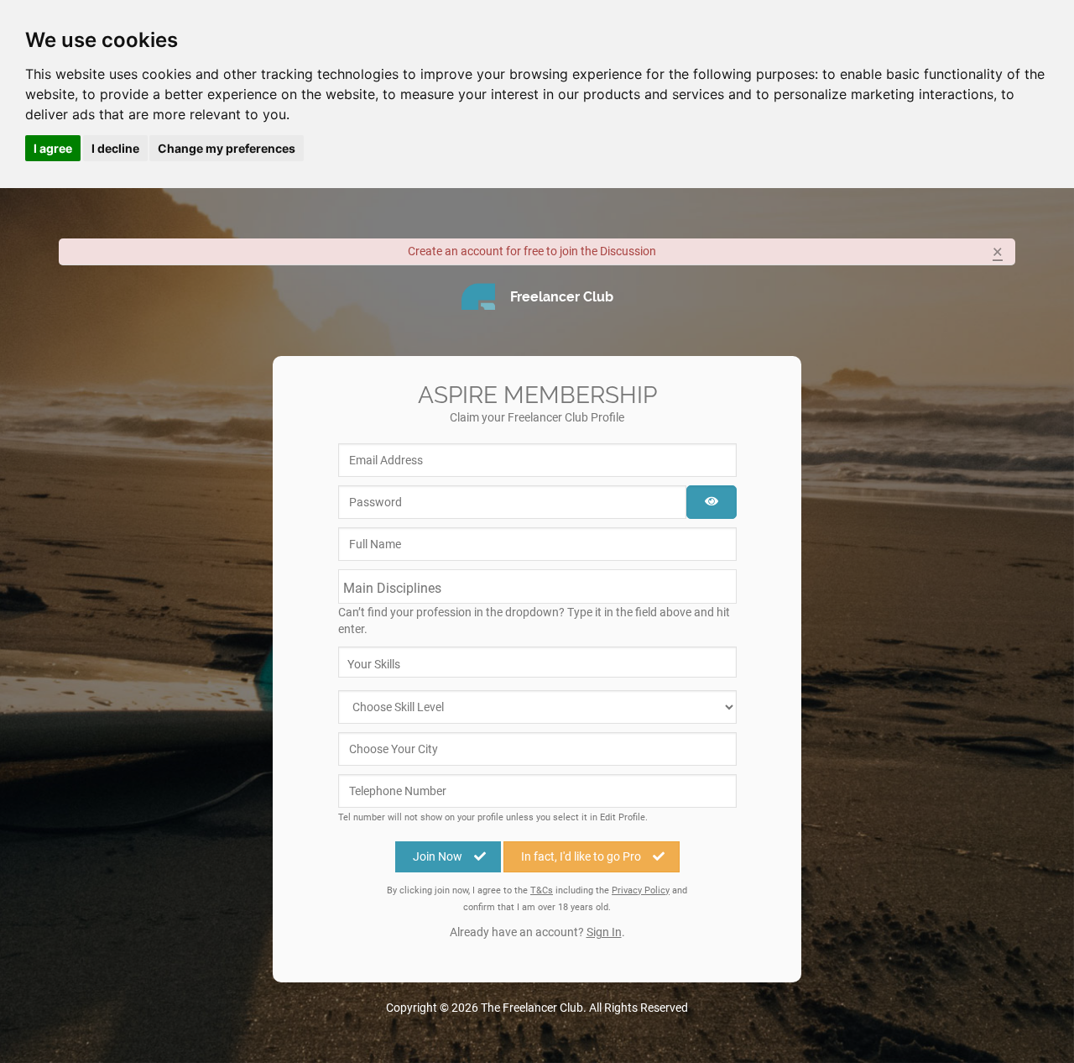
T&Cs (541, 890)
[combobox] (537, 586)
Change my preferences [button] (226, 148)
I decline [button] (115, 148)
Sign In (604, 932)
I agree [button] (53, 148)
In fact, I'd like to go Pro (581, 856)
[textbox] (427, 588)
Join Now (437, 856)
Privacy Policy (641, 890)
